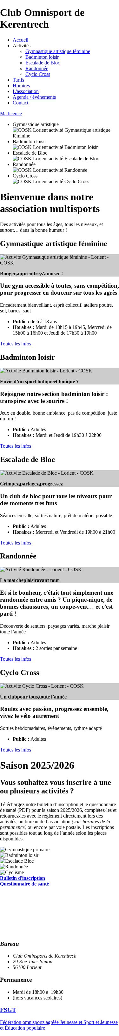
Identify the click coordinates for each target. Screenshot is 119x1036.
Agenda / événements (34, 97)
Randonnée (36, 68)
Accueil (20, 40)
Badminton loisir (42, 57)
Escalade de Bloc (42, 62)
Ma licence (11, 113)
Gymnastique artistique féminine (57, 51)
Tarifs (18, 80)
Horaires (21, 85)
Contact (20, 102)
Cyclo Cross (37, 74)
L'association (26, 91)
